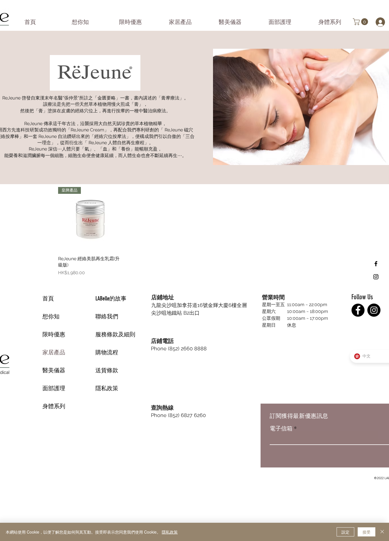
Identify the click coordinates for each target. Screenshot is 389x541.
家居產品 (53, 352)
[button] (361, 21)
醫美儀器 (53, 370)
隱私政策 (106, 388)
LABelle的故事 (110, 298)
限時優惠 (53, 334)
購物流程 (106, 352)
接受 (366, 532)
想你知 (51, 316)
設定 (345, 532)
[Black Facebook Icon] (375, 263)
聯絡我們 (106, 316)
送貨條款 (106, 370)
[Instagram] (373, 310)
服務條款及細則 (115, 334)
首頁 (48, 298)
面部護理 (53, 388)
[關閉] (382, 531)
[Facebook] (358, 310)
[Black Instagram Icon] (375, 276)
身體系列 (53, 406)
